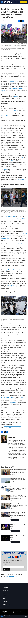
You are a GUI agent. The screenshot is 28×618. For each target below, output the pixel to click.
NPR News (18, 427)
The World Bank (22, 243)
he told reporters (22, 179)
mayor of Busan (5, 115)
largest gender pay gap (19, 218)
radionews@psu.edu (11, 576)
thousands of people (12, 81)
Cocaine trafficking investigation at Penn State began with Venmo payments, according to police (18, 471)
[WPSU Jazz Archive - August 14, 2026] (5, 538)
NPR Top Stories (9, 427)
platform (3, 127)
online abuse (11, 285)
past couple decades (10, 216)
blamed (6, 169)
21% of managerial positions (8, 397)
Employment (5, 590)
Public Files (5, 601)
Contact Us (5, 593)
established (11, 161)
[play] (2, 616)
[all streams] (26, 616)
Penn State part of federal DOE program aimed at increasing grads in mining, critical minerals (18, 497)
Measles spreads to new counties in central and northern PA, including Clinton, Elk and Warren (18, 488)
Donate (24, 2)
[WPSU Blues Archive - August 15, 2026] (5, 527)
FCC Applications (6, 604)
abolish (16, 85)
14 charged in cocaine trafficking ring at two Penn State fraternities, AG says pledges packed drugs (18, 514)
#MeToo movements (12, 110)
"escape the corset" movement (11, 270)
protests (16, 96)
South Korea (11, 53)
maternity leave (5, 238)
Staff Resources (6, 595)
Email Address (6, 564)
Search (4, 598)
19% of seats (13, 402)
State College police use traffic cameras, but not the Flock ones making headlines (17, 480)
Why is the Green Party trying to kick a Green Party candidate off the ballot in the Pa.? (18, 505)
